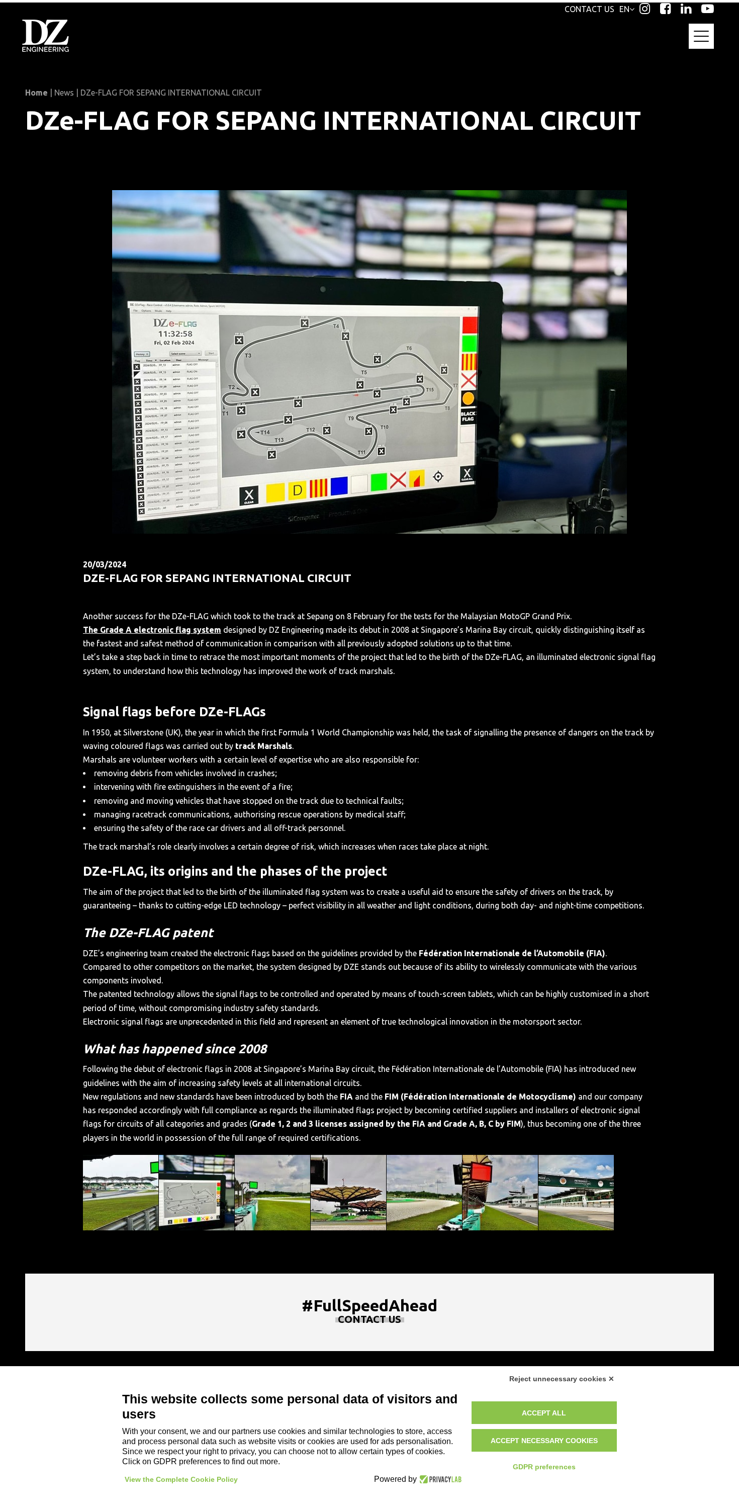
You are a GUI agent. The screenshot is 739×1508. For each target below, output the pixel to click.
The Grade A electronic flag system (152, 629)
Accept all (544, 1413)
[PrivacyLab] (439, 1479)
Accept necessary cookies (544, 1441)
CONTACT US (589, 9)
